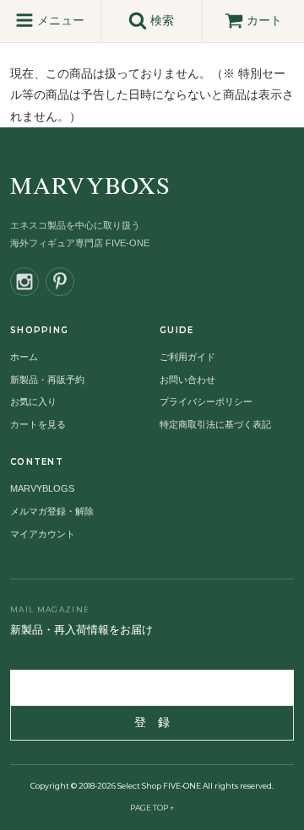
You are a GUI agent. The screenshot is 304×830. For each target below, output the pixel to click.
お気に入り (33, 401)
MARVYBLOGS (42, 488)
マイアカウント (42, 534)
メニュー (59, 20)
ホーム (24, 357)
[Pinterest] (60, 281)
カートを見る (38, 424)
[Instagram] (24, 281)
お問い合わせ (187, 380)
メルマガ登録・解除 (52, 511)
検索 (160, 20)
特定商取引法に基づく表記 (215, 424)
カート (264, 20)
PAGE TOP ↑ (152, 807)
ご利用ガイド (187, 357)
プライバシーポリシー (206, 401)
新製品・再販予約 (47, 380)
